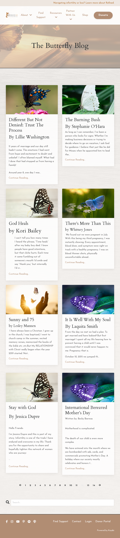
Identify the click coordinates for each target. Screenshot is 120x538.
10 (71, 485)
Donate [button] (103, 15)
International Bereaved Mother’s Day (86, 410)
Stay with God (22, 407)
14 (94, 485)
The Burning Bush (82, 119)
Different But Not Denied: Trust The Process (26, 125)
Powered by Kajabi (105, 530)
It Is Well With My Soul (87, 319)
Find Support (41, 15)
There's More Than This (88, 223)
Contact (76, 521)
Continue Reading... (19, 178)
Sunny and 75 (21, 319)
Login (88, 521)
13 (88, 485)
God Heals (18, 223)
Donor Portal (102, 521)
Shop (85, 15)
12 (82, 485)
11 (76, 485)
